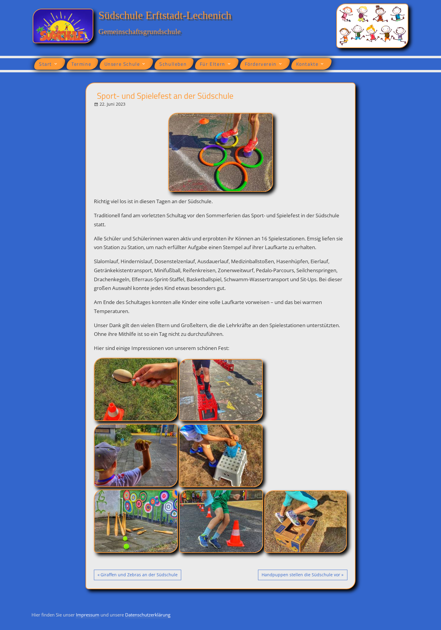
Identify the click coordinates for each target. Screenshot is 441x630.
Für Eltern (212, 64)
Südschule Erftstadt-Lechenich (164, 15)
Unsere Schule (122, 64)
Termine (81, 64)
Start (45, 64)
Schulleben (173, 64)
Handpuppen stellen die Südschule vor (300, 575)
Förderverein (261, 64)
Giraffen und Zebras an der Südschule (139, 575)
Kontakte (307, 64)
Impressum (87, 615)
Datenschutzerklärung (147, 615)
